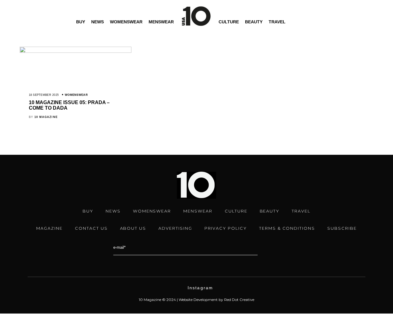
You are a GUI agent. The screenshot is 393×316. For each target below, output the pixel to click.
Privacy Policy (225, 228)
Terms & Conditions (287, 228)
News (97, 21)
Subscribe (342, 228)
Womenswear (126, 21)
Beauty (254, 21)
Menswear (161, 21)
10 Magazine (46, 117)
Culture (229, 21)
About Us (133, 228)
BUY (80, 21)
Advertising (175, 228)
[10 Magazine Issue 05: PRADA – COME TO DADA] (75, 51)
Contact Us (91, 228)
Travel (277, 21)
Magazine (49, 228)
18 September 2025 (44, 94)
